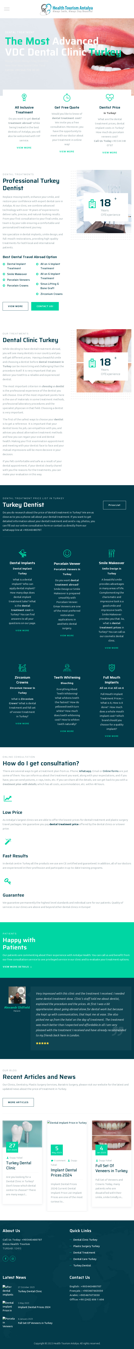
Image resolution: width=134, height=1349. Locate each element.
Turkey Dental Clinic (18, 1165)
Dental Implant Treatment (16, 266)
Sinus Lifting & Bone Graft (49, 286)
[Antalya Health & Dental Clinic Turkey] (66, 9)
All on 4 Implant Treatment (50, 266)
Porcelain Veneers (18, 280)
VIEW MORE (24, 148)
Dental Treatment (84, 1252)
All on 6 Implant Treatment (50, 276)
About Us (11, 1231)
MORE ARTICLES (18, 1102)
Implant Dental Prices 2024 (64, 1172)
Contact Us (80, 1277)
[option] (67, 1018)
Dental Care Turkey (84, 1259)
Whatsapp (85, 771)
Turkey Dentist (82, 1265)
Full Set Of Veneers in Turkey (111, 1168)
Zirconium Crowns (51, 294)
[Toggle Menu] (7, 9)
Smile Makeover (17, 274)
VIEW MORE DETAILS (16, 967)
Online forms (111, 771)
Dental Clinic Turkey (85, 1239)
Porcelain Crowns (17, 286)
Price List (115, 505)
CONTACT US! (45, 306)
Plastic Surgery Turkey (86, 1246)
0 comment (60, 1160)
